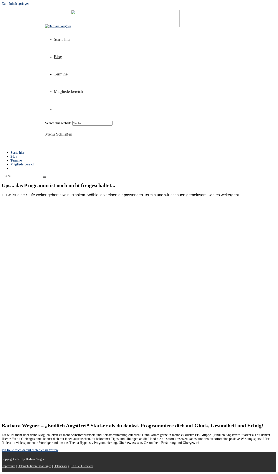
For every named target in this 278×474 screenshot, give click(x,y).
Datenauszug (61, 466)
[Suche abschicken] (44, 177)
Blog (13, 156)
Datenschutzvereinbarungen (34, 466)
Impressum (8, 466)
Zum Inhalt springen (16, 3)
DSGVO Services (82, 466)
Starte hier (17, 152)
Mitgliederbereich (22, 164)
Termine (16, 160)
